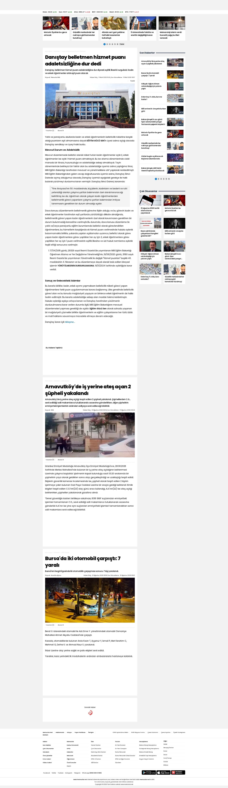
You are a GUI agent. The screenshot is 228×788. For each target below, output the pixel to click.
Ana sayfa (48, 51)
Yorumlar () (50, 131)
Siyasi (64, 701)
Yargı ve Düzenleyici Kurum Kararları (74, 51)
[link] (162, 62)
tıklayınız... (70, 322)
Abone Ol (61, 131)
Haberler (57, 51)
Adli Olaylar (65, 381)
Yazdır (132, 81)
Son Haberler (147, 52)
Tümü (122, 44)
